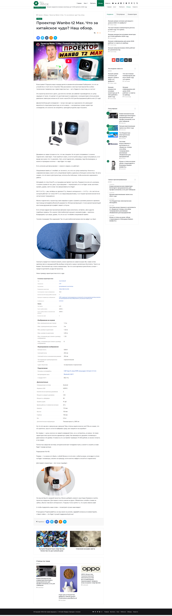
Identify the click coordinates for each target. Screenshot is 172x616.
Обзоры (100, 3)
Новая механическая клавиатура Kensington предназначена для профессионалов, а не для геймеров (45, 582)
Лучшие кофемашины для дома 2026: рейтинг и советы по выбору (66, 7)
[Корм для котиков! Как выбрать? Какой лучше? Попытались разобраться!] (68, 579)
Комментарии (132, 14)
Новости (107, 3)
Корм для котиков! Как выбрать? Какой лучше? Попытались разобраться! (68, 596)
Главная (79, 3)
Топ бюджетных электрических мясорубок (124, 134)
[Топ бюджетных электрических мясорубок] (113, 134)
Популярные (121, 14)
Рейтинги (93, 3)
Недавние (110, 14)
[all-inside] (41, 3)
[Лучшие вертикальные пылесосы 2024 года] (113, 128)
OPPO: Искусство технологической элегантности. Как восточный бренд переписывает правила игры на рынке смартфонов (90, 578)
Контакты (112, 612)
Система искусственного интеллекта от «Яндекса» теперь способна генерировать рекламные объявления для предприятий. (125, 149)
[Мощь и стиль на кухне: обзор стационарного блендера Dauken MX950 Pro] (113, 165)
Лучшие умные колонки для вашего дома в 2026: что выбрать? (113, 77)
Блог (85, 3)
